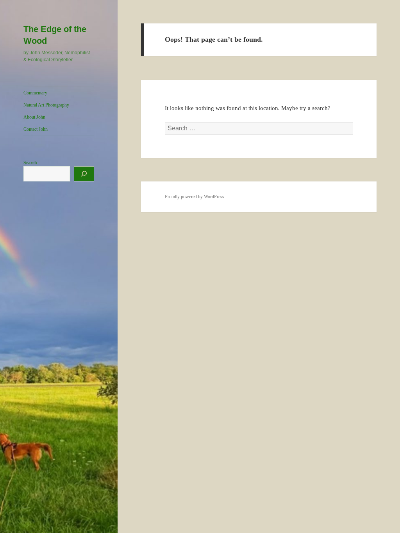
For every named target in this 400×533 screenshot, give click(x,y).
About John (34, 117)
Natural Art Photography (46, 105)
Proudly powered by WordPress (194, 196)
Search (30, 162)
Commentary (35, 93)
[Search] (84, 173)
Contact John (35, 129)
